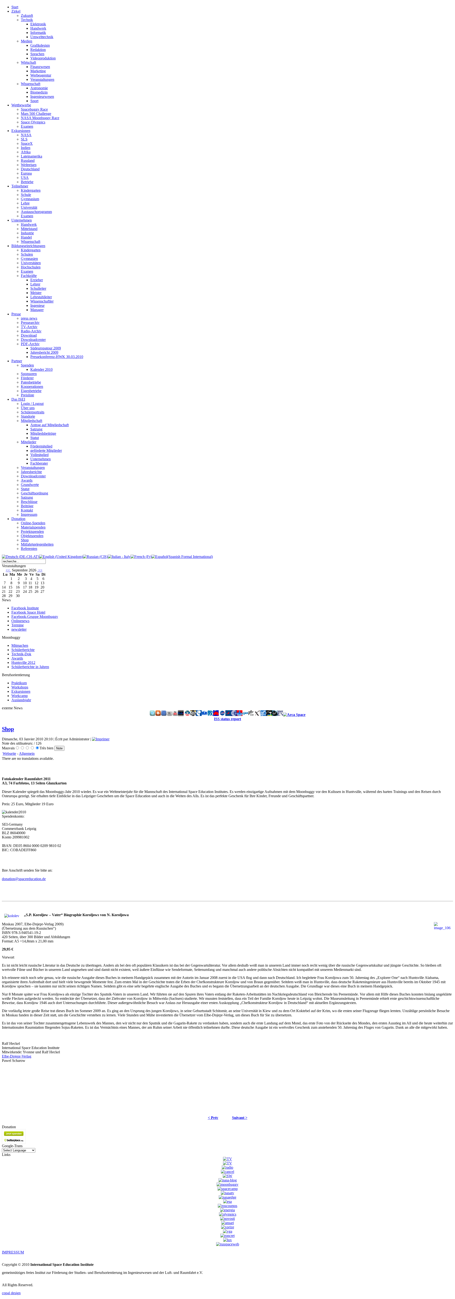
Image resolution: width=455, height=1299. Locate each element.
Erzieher (36, 280)
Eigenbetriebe (31, 391)
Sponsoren (29, 374)
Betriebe (27, 182)
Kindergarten (31, 190)
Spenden (27, 365)
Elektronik (38, 24)
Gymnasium (30, 199)
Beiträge (27, 506)
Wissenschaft (30, 84)
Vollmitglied (39, 455)
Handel (26, 237)
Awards (26, 480)
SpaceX (27, 143)
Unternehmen (40, 459)
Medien (26, 41)
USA (25, 178)
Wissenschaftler (42, 301)
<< (8, 570)
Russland (28, 160)
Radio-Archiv (31, 331)
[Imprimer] (100, 739)
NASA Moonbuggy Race (40, 118)
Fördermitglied (41, 446)
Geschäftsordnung (34, 493)
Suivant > (239, 1118)
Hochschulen (31, 267)
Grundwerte (30, 485)
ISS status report (227, 719)
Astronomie (39, 88)
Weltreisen (28, 165)
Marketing (38, 71)
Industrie (27, 233)
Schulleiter (38, 288)
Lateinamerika (31, 156)
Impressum (29, 514)
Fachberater (39, 463)
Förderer (27, 378)
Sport (34, 101)
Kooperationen (32, 387)
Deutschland (30, 169)
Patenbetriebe (31, 382)
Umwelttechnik (41, 37)
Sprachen (37, 54)
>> (39, 570)
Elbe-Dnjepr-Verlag (16, 1056)
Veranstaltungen (42, 79)
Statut (34, 438)
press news (29, 318)
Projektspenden (32, 532)
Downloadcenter (33, 340)
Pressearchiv (30, 323)
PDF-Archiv (30, 344)
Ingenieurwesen (42, 97)
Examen (27, 126)
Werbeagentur (40, 75)
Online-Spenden (33, 523)
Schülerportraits (32, 412)
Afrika (26, 152)
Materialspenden (33, 527)
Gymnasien (29, 259)
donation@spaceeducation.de (24, 879)
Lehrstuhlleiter (41, 297)
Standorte (28, 416)
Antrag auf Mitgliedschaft (49, 425)
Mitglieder (28, 442)
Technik (27, 20)
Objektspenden (32, 536)
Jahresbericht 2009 (44, 352)
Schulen (27, 254)
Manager (37, 310)
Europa (26, 173)
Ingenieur (37, 305)
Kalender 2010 (41, 369)
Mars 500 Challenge (36, 114)
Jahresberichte (31, 472)
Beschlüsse (29, 502)
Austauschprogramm (36, 212)
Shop (25, 540)
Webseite (9, 753)
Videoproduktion (43, 58)
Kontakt (27, 510)
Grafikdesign (40, 45)
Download (29, 335)
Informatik (38, 33)
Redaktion (38, 50)
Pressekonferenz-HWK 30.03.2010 (56, 357)
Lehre (25, 203)
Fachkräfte (29, 276)
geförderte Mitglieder (46, 450)
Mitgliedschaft (31, 421)
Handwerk (38, 28)
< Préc (213, 1118)
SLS (24, 139)
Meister (35, 293)
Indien (25, 148)
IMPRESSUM (13, 1252)
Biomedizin (39, 92)
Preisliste (27, 395)
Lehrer (35, 284)
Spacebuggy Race (34, 109)
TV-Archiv (29, 327)
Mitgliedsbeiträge (43, 433)
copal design (11, 1293)
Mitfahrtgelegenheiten (37, 544)
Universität (29, 207)
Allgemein (27, 753)
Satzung (36, 429)
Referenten (29, 549)
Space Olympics (33, 122)
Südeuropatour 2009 (45, 348)
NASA (26, 135)
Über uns (28, 408)
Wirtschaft (28, 62)
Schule (26, 195)
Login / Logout (32, 404)
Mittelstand (29, 229)
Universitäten (31, 263)
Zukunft (27, 16)
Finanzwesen (40, 67)
